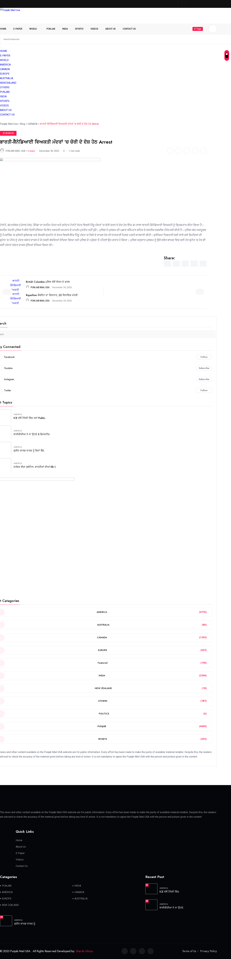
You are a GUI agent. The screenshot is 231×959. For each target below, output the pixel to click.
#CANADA (8, 133)
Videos (20, 859)
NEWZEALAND (8, 82)
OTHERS (4, 87)
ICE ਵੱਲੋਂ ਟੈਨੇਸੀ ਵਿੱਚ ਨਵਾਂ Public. (30, 418)
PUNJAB (51, 29)
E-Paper (20, 853)
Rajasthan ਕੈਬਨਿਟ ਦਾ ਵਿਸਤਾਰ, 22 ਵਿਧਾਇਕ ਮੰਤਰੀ (52, 295)
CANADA (5, 69)
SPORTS (79, 29)
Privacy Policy (208, 951)
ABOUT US (110, 29)
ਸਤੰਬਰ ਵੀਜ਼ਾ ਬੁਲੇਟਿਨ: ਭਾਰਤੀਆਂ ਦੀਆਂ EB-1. (35, 467)
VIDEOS (94, 29)
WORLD (33, 29)
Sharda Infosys (84, 951)
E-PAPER (17, 29)
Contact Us (22, 866)
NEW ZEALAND (10, 905)
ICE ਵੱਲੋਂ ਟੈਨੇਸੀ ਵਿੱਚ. (169, 891)
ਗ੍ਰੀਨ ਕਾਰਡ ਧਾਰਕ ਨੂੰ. (25, 923)
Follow (204, 357)
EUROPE (4, 73)
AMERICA (5, 64)
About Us (21, 846)
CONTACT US (129, 29)
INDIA (65, 29)
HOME (3, 29)
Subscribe (204, 368)
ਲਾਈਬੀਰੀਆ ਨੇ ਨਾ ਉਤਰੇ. (172, 907)
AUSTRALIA (6, 78)
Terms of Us (189, 951)
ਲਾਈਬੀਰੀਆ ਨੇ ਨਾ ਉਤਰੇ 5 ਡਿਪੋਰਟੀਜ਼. (32, 434)
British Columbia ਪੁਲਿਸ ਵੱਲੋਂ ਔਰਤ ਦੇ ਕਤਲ (48, 282)
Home (19, 840)
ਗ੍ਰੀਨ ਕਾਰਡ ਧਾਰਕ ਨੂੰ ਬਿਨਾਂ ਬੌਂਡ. (29, 450)
